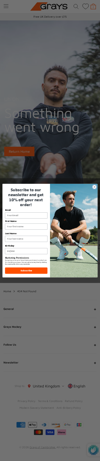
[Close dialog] (94, 187)
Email (8, 210)
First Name (11, 221)
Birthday (9, 245)
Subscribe (26, 270)
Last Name (10, 233)
